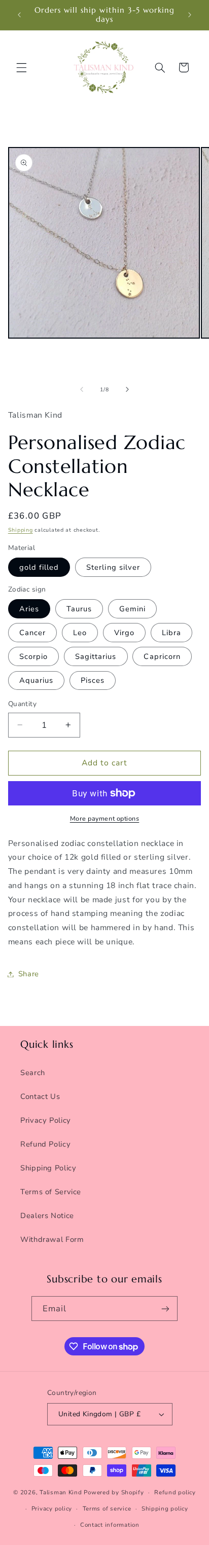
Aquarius (36, 680)
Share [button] (28, 974)
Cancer (32, 633)
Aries (29, 609)
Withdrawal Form (52, 1239)
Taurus (79, 609)
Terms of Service (50, 1192)
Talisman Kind (61, 1492)
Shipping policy (165, 1508)
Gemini (132, 609)
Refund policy (175, 1492)
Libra (171, 633)
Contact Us (40, 1096)
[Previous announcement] (19, 15)
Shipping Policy (48, 1168)
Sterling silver (113, 567)
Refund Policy (45, 1144)
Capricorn (162, 656)
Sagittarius (96, 656)
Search (32, 1073)
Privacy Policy (45, 1120)
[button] (21, 67)
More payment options (105, 818)
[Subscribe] (165, 1308)
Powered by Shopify (114, 1492)
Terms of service (107, 1508)
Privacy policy (51, 1508)
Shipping (20, 530)
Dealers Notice (47, 1215)
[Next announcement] (190, 15)
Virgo (124, 633)
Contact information (110, 1525)
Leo (80, 633)
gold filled (39, 567)
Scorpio (33, 656)
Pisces (92, 680)
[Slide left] (82, 389)
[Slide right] (127, 389)
